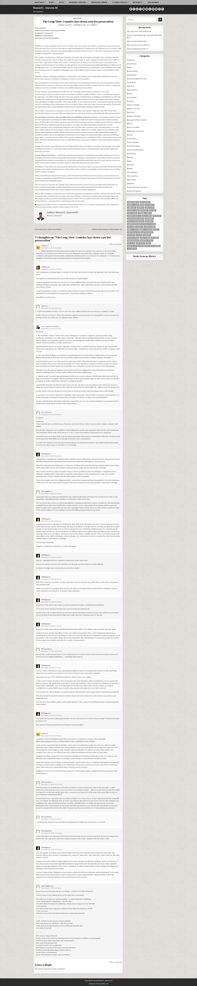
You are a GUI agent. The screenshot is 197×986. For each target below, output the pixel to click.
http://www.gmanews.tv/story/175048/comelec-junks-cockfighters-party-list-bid (65, 741)
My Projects (137, 2)
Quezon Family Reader (135, 150)
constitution (62, 205)
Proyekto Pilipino (133, 146)
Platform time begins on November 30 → (107, 229)
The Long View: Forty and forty (138, 45)
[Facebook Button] (133, 9)
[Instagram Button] (140, 9)
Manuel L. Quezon (133, 229)
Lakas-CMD (131, 227)
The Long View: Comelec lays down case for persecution (78, 21)
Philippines (114, 205)
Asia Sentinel (131, 64)
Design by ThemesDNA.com (99, 984)
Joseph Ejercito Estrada (147, 224)
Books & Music (132, 71)
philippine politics (147, 232)
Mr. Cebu (44, 412)
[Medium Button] (146, 9)
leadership (139, 227)
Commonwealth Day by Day (137, 79)
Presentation (132, 139)
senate (148, 243)
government (149, 219)
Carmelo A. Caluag (133, 205)
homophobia (100, 205)
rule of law (74, 207)
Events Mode (132, 97)
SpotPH (130, 168)
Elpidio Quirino (132, 213)
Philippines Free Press (135, 131)
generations (157, 216)
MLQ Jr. (130, 123)
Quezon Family (153, 2)
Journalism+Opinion (99, 2)
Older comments (115, 244)
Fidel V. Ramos (147, 216)
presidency (146, 235)
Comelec (54, 205)
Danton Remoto (73, 205)
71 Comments (93, 25)
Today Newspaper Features (137, 187)
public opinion (64, 207)
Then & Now (131, 180)
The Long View (132, 176)
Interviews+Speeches (77, 2)
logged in (47, 969)
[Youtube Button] (143, 9)
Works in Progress (134, 191)
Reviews (130, 157)
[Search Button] (162, 9)
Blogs (61, 2)
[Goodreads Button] (156, 9)
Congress (140, 208)
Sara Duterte (140, 243)
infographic (149, 221)
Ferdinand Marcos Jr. (134, 216)
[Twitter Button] (130, 9)
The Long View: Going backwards (139, 31)
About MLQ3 (39, 2)
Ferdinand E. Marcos (145, 213)
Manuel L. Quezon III (45, 7)
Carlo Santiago (145, 202)
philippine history (133, 232)
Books (51, 2)
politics (56, 207)
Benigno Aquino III (133, 202)
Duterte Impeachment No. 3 (137, 49)
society (147, 246)
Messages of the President (137, 120)
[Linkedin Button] (137, 9)
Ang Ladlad (47, 205)
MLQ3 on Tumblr (133, 127)
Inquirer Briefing (133, 105)
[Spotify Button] (153, 9)
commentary (132, 208)
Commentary (132, 75)
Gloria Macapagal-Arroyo (136, 219)
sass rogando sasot (48, 326)
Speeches (130, 165)
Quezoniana (131, 153)
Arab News (131, 60)
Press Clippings (133, 142)
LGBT (108, 205)
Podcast (130, 135)
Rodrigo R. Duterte (147, 240)
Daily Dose (78, 18)
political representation (43, 207)
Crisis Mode (131, 82)
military (156, 229)
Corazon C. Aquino (133, 210)
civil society (150, 205)
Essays (129, 94)
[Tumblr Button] (149, 9)
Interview (130, 112)
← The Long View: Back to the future (47, 229)
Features (130, 101)
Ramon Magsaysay (133, 240)
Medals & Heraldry (134, 116)
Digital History (132, 90)
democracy (84, 205)
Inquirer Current (133, 108)
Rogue (129, 161)
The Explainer (132, 172)
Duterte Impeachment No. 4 (137, 41)
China (142, 205)
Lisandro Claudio (149, 227)
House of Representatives (136, 221)
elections (91, 205)
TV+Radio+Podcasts (120, 2)
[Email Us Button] (159, 9)
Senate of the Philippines (135, 246)
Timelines (130, 183)
